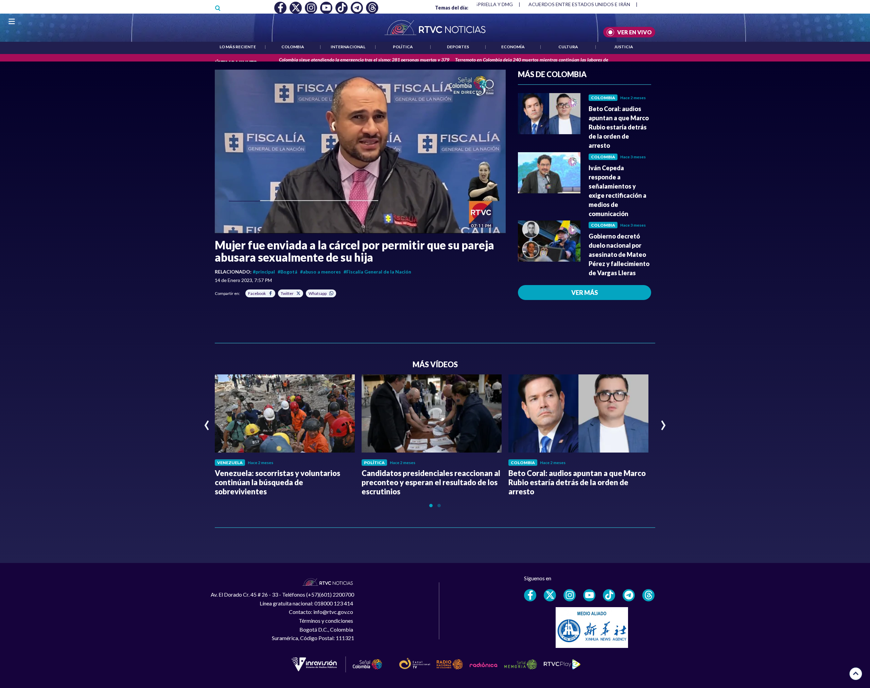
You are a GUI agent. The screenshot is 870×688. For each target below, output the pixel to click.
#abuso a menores (320, 272)
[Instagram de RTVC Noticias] (569, 595)
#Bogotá (287, 272)
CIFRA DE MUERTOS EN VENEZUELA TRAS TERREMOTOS (592, 4)
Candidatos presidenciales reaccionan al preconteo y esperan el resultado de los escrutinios (431, 482)
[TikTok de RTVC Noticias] (609, 595)
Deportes (458, 46)
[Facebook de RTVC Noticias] (530, 595)
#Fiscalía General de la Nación (377, 272)
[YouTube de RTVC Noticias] (589, 595)
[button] (360, 151)
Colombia (292, 46)
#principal (264, 272)
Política (403, 46)
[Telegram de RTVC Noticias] (629, 595)
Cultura (568, 46)
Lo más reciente (238, 46)
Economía (513, 46)
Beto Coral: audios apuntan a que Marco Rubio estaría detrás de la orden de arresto (619, 127)
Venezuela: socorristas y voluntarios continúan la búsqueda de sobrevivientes (277, 482)
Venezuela (230, 462)
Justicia (623, 46)
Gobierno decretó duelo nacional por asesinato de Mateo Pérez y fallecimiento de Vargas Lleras (619, 254)
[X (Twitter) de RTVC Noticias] (550, 595)
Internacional (348, 46)
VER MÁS (584, 292)
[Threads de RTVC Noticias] (648, 595)
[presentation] (207, 422)
